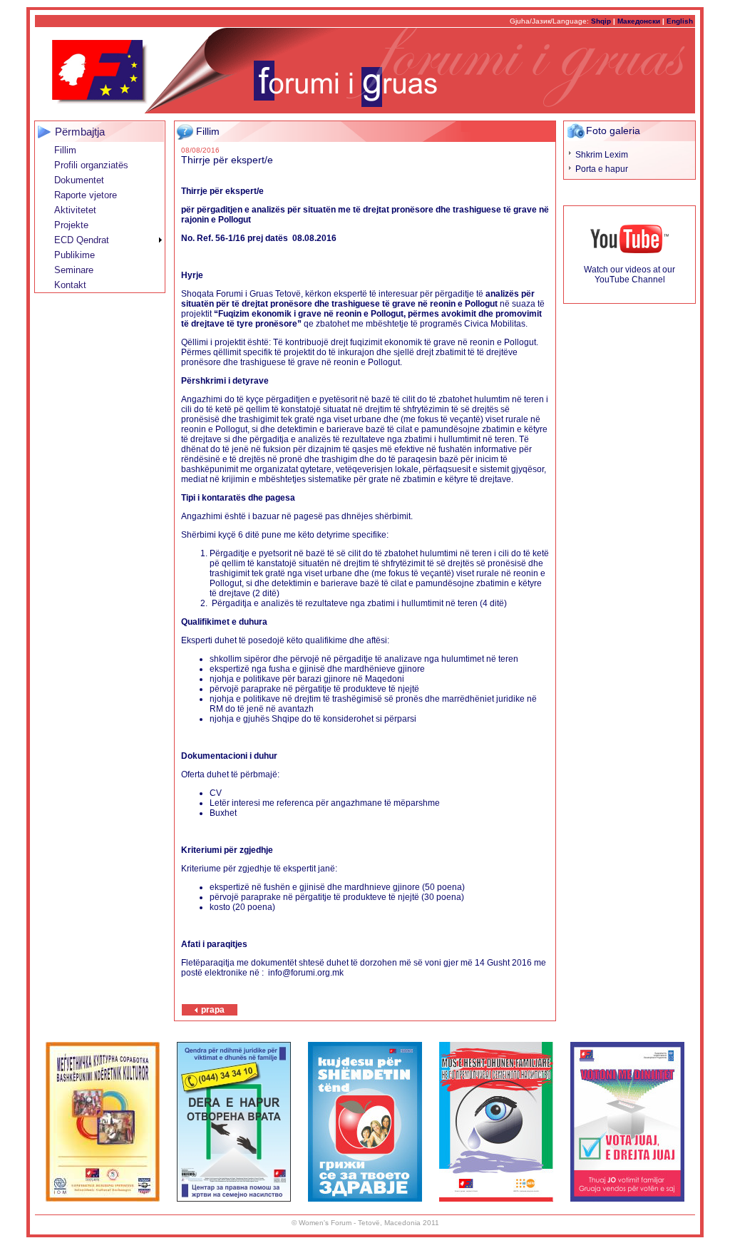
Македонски (638, 21)
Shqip (601, 21)
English (680, 21)
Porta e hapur (601, 169)
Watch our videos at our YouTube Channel (629, 275)
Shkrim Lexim (601, 155)
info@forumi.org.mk (306, 973)
